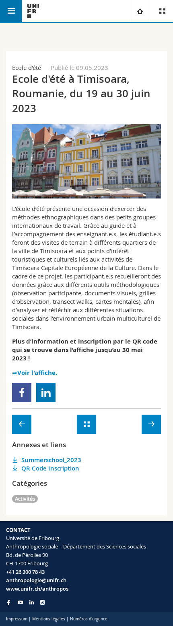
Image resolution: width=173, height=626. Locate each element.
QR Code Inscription (50, 468)
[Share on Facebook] (22, 392)
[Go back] (86, 424)
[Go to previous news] (21, 424)
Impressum (16, 619)
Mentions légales (48, 619)
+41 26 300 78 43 (25, 571)
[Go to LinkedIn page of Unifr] (31, 602)
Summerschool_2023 (51, 460)
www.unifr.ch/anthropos (37, 588)
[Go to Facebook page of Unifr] (8, 602)
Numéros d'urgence (88, 619)
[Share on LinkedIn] (46, 392)
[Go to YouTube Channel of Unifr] (20, 602)
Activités (25, 498)
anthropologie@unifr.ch (36, 580)
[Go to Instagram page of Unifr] (42, 602)
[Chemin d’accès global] (140, 11)
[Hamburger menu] (11, 11)
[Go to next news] (151, 424)
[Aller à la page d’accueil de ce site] (33, 11)
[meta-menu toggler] (162, 11)
